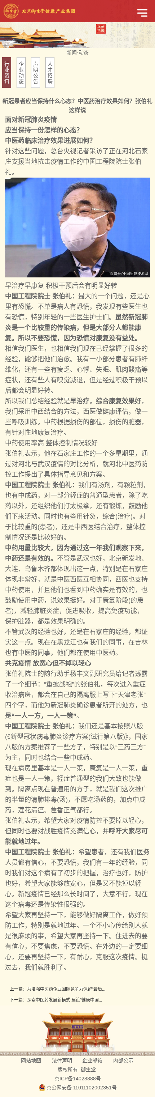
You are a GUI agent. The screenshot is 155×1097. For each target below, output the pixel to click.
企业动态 (21, 72)
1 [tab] (77, 40)
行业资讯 (6, 72)
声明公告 (35, 72)
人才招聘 (50, 72)
